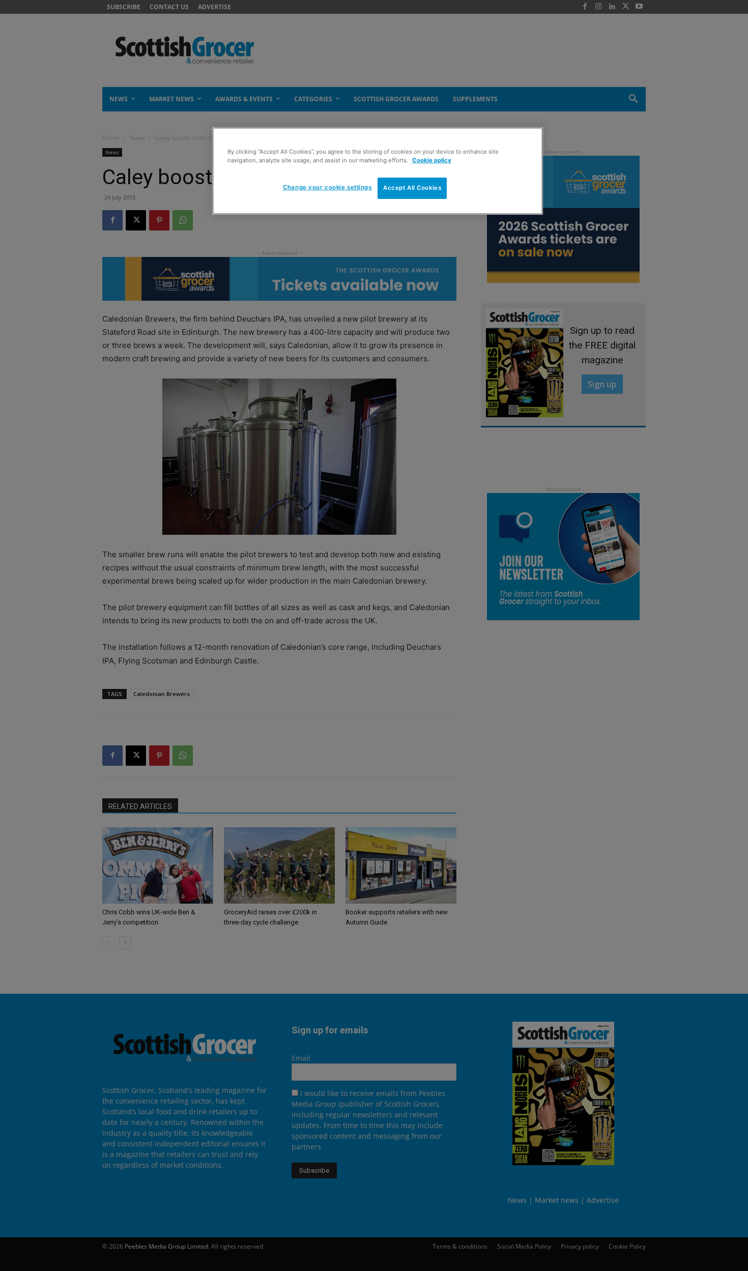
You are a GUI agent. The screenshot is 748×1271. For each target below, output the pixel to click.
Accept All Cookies (412, 187)
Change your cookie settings (327, 187)
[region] (377, 171)
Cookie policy (431, 160)
